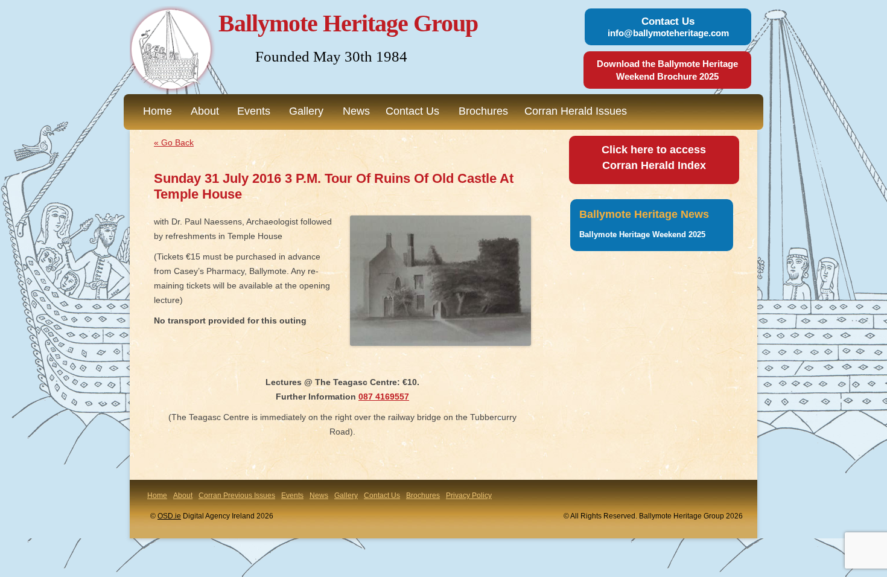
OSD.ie (169, 516)
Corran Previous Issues (237, 495)
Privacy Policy (469, 495)
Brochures (483, 111)
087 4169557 (383, 396)
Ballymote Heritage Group (348, 23)
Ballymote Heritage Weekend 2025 (642, 234)
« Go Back (174, 142)
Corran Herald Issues (575, 111)
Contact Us (412, 111)
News (356, 111)
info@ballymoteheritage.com (668, 33)
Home (157, 111)
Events (253, 111)
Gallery (306, 111)
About (205, 111)
